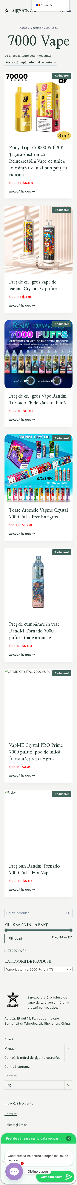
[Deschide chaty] (14, 1171)
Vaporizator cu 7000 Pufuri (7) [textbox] (37, 969)
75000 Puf (15, 951)
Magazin (10, 1048)
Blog (7, 1085)
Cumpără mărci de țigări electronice (32, 1057)
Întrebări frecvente (18, 1103)
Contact (10, 1076)
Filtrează (15, 938)
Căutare (69, 913)
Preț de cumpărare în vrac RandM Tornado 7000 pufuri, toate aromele (34, 631)
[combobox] (38, 969)
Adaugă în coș (20, 191)
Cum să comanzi (17, 1066)
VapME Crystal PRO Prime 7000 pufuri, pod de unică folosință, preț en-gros (36, 752)
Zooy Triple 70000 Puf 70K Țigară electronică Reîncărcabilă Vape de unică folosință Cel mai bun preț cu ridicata (38, 161)
